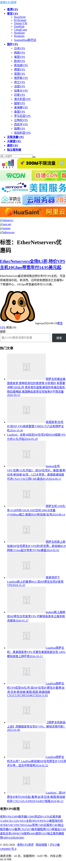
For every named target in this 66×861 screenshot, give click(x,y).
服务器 (26, 816)
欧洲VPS (19, 61)
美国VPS (19, 56)
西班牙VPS (21, 124)
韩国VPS (19, 52)
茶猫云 (59, 829)
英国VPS (19, 73)
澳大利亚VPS (22, 99)
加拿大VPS (21, 90)
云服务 (51, 825)
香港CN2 (23, 829)
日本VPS (19, 48)
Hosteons (19, 35)
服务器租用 (42, 829)
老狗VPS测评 (8, 2)
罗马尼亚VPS (22, 115)
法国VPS (19, 86)
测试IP (42, 816)
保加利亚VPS (22, 132)
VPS (43, 820)
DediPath (19, 26)
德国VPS (19, 69)
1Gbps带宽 (34, 825)
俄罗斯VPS (21, 77)
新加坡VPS (21, 65)
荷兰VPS (19, 82)
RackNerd (20, 16)
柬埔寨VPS (21, 107)
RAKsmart (20, 20)
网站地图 (41, 844)
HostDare (19, 32)
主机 (32, 820)
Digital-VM (20, 23)
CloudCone (20, 29)
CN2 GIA (16, 820)
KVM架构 (26, 833)
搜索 (3, 331)
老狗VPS (9, 816)
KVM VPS (15, 825)
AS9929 (16, 837)
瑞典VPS (19, 128)
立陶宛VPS (21, 120)
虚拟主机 (8, 833)
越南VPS (19, 103)
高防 (41, 833)
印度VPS (19, 94)
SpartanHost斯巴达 (25, 40)
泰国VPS (19, 111)
